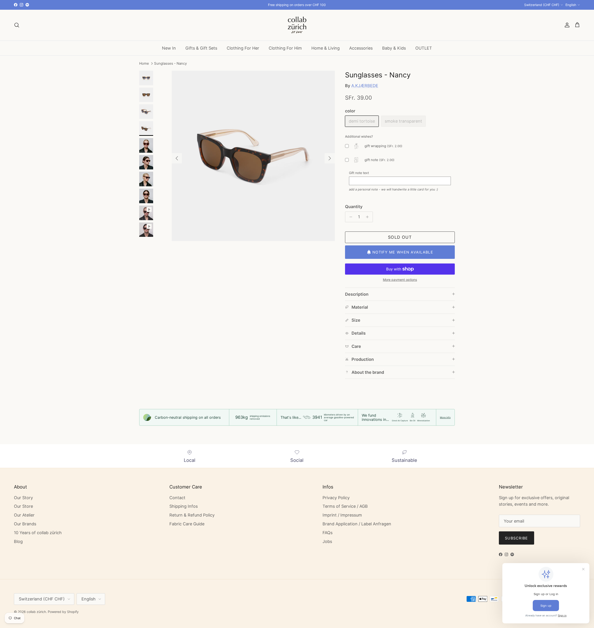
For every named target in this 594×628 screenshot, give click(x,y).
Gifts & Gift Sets (201, 47)
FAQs (328, 532)
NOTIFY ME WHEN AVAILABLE (402, 252)
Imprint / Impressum (342, 515)
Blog (18, 541)
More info (445, 417)
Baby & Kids (394, 47)
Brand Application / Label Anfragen (357, 523)
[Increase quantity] (368, 217)
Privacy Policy (336, 497)
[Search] (16, 25)
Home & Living (325, 47)
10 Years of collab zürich (38, 532)
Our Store (23, 506)
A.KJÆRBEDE (364, 85)
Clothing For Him (285, 47)
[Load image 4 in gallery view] (253, 156)
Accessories (361, 47)
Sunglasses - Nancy (170, 63)
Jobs (327, 541)
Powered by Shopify (63, 612)
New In (169, 47)
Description (356, 294)
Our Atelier (24, 515)
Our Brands (25, 523)
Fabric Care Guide (186, 523)
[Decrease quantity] (349, 217)
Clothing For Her (243, 47)
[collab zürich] (297, 25)
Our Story (23, 497)
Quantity (353, 206)
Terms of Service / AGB (345, 506)
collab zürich (36, 612)
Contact (177, 497)
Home (144, 63)
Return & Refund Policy (192, 515)
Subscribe (516, 538)
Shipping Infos (183, 506)
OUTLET (423, 47)
